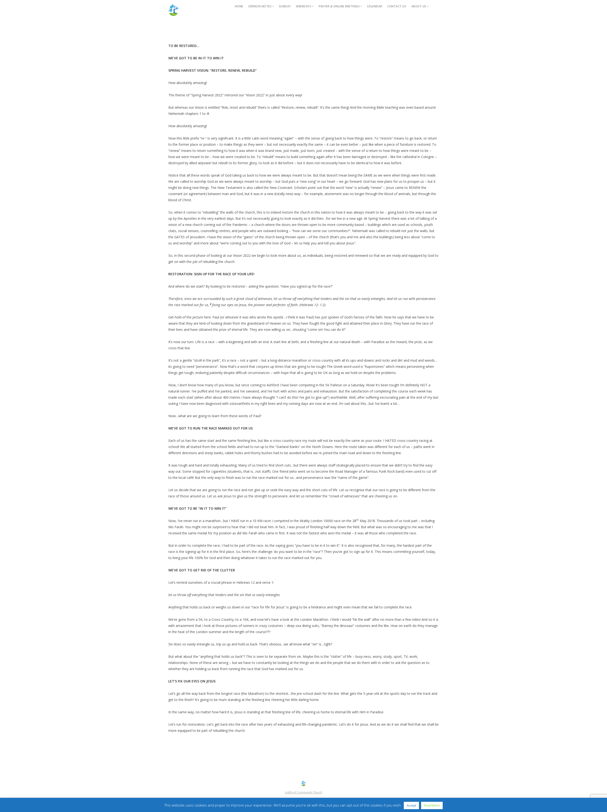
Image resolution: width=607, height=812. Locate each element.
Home (239, 6)
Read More (432, 805)
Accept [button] (411, 805)
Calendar (374, 6)
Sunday (285, 6)
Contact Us (396, 6)
